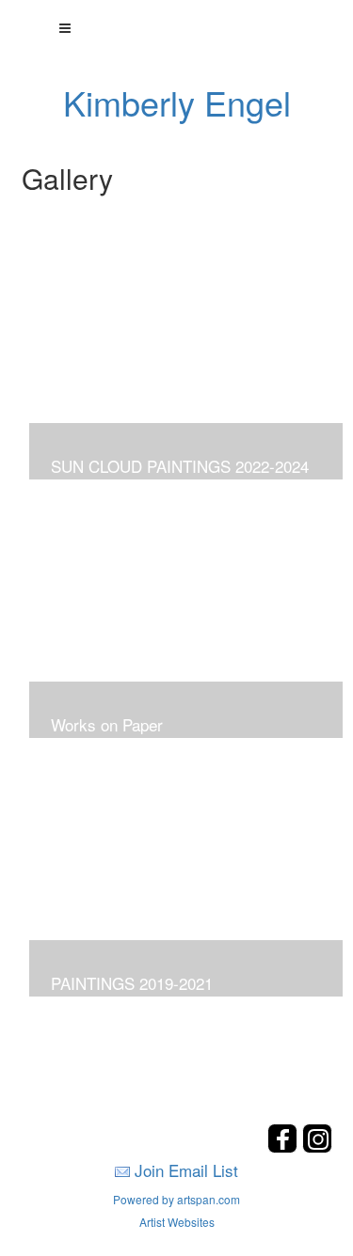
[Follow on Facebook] (284, 1147)
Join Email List (186, 1170)
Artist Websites (177, 1222)
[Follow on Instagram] (317, 1147)
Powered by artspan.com (176, 1199)
